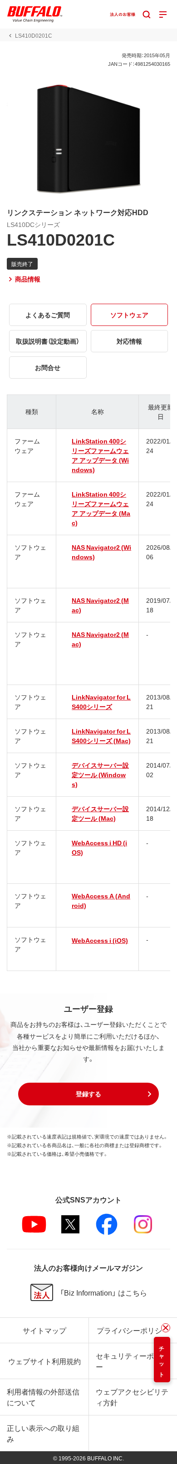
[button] (88, 1094)
